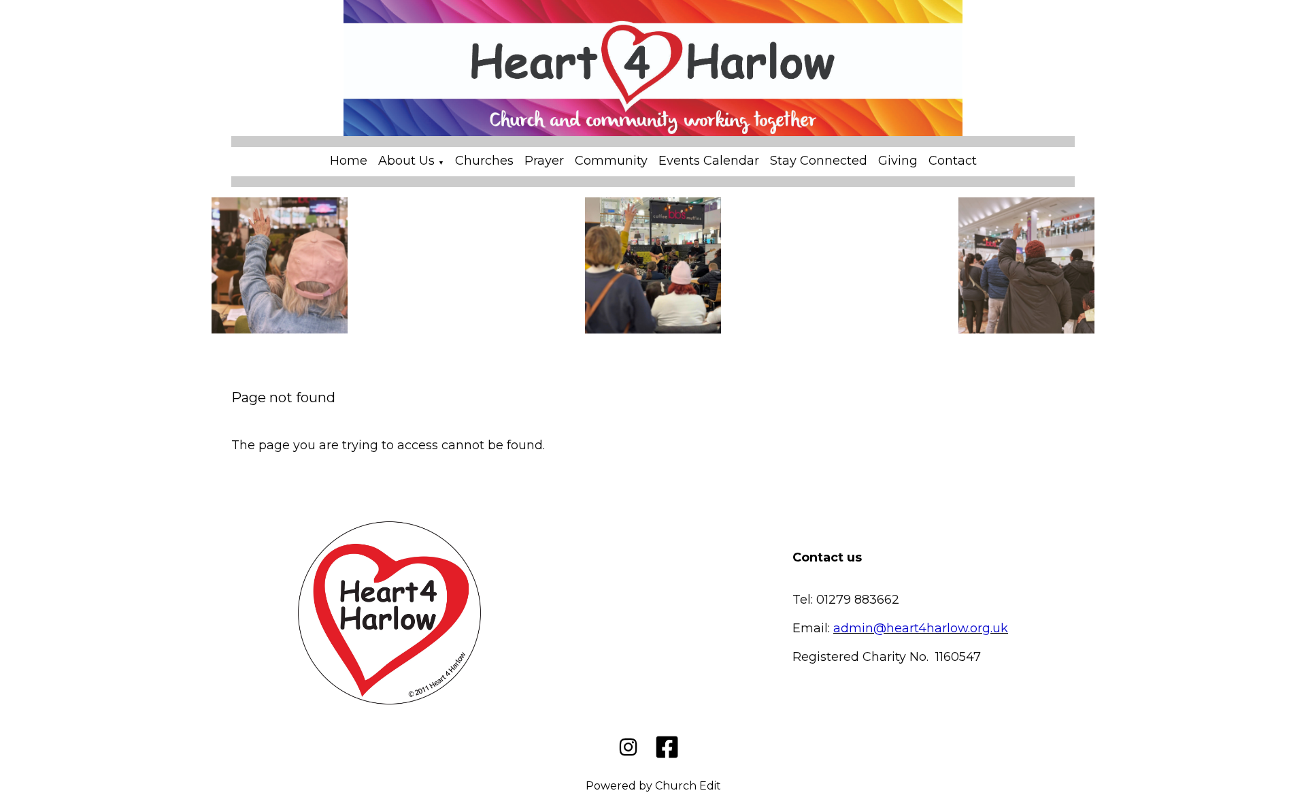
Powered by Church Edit (653, 785)
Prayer (544, 160)
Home (348, 160)
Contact (952, 160)
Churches (484, 160)
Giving (898, 160)
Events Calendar (708, 160)
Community (611, 160)
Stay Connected (818, 160)
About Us (406, 160)
